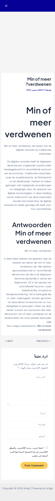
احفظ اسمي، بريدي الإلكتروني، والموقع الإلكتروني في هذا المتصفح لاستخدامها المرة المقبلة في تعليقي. (29, 452)
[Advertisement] (27, 40)
